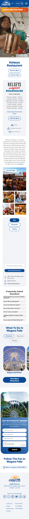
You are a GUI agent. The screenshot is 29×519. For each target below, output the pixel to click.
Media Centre (10, 508)
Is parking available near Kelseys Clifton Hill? (13, 316)
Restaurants (20, 336)
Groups (8, 506)
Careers (8, 511)
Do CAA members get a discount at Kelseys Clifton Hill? (14, 297)
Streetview (14, 224)
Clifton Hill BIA (19, 508)
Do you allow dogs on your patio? (12, 308)
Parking (14, 229)
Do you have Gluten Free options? (12, 304)
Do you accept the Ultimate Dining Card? (13, 320)
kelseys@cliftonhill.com (13, 283)
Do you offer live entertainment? (11, 301)
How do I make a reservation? (11, 311)
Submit (14, 449)
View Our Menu (14, 70)
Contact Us (9, 503)
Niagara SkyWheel (14, 373)
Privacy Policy (19, 503)
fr (12, 3)
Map (14, 220)
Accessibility (18, 506)
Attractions (9, 336)
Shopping (14, 340)
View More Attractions (14, 380)
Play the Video (15, 75)
